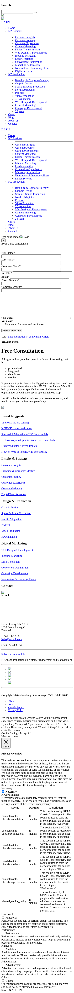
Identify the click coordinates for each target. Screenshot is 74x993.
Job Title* (7, 273)
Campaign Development (28, 108)
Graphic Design (23, 83)
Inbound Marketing (25, 55)
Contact (12, 123)
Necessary (11, 791)
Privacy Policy (16, 710)
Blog (11, 117)
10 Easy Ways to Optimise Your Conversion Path (28, 440)
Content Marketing (25, 46)
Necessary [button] (7, 788)
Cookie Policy (16, 707)
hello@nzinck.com (11, 639)
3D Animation (23, 98)
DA (3, 22)
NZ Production (16, 74)
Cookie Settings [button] (10, 733)
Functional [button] (7, 914)
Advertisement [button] (9, 961)
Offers (45, 336)
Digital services (23, 71)
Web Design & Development (31, 52)
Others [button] (5, 977)
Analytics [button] (6, 945)
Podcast (19, 92)
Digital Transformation (27, 49)
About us (13, 120)
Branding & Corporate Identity (32, 80)
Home (11, 27)
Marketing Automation (27, 64)
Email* (5, 276)
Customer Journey (25, 40)
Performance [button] (8, 929)
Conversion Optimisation (28, 61)
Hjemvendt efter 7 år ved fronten (19, 445)
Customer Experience (27, 43)
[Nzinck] (2, 15)
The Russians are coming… (16, 422)
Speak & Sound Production (30, 86)
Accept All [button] (25, 733)
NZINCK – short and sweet (16, 428)
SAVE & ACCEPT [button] (12, 990)
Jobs (10, 704)
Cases (11, 114)
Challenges (7, 317)
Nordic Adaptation (25, 89)
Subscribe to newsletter (14, 654)
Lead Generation (24, 58)
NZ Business (15, 31)
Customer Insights (25, 37)
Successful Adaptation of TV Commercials (24, 434)
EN (8, 22)
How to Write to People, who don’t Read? (24, 451)
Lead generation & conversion (24, 336)
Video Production (24, 95)
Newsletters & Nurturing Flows (32, 68)
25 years (19, 111)
